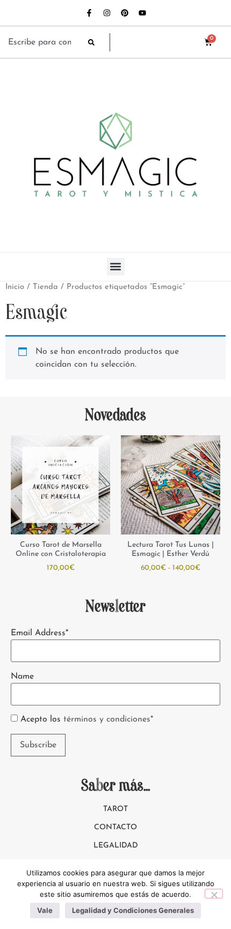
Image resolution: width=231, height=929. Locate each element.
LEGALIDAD (115, 846)
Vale (45, 910)
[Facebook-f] (89, 12)
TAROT (115, 809)
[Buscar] (99, 42)
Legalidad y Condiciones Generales (133, 910)
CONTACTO (115, 827)
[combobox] (42, 42)
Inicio (14, 287)
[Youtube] (142, 12)
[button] (116, 267)
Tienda (45, 287)
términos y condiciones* (108, 719)
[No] (214, 893)
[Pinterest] (124, 12)
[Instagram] (106, 12)
